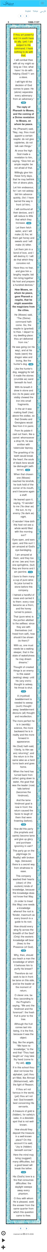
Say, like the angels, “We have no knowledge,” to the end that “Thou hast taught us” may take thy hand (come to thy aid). (23, 1052)
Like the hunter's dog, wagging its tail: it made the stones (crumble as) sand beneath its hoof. (23, 375)
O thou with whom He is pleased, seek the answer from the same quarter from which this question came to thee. (23, 1206)
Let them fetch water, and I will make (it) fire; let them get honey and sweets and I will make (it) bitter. (23, 236)
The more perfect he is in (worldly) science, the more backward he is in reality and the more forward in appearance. (24, 731)
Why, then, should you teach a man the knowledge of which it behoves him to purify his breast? (24, 961)
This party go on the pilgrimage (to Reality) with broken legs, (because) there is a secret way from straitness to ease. (23, 861)
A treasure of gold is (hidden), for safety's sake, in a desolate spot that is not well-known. (24, 1117)
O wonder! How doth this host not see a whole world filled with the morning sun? (24, 528)
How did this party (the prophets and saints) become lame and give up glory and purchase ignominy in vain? (23, 837)
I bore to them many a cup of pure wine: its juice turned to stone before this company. (23, 583)
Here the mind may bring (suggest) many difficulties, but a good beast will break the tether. (23, 1161)
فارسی (43, 11)
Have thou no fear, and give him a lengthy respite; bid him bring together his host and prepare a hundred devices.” (24, 276)
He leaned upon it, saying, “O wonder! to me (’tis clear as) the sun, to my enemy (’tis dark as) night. (23, 508)
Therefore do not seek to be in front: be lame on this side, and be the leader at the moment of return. (23, 982)
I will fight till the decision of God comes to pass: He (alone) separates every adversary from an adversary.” (23, 90)
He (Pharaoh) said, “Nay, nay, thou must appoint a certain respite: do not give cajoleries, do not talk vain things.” (23, 137)
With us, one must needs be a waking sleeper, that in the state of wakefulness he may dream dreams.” (23, 653)
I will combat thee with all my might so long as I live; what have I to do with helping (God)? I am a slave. (23, 68)
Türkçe (35, 11)
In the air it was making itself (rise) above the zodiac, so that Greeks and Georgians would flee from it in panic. (23, 417)
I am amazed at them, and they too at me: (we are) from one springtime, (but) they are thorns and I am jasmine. (23, 563)
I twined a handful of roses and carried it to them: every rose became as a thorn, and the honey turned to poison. (23, 603)
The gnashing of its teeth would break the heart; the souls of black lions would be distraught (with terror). (23, 461)
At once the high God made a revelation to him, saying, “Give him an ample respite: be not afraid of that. (24, 159)
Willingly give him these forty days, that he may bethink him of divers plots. (23, 177)
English (28, 11)
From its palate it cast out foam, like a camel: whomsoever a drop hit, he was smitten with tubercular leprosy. (23, 439)
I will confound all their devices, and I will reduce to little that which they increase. (23, 215)
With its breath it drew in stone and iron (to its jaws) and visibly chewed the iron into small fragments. (23, 395)
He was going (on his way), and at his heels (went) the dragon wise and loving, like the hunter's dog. (23, 355)
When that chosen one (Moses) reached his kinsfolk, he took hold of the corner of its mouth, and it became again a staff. (23, 484)
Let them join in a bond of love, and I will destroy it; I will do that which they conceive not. (23, 256)
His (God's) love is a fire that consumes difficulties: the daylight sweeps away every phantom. (23, 1185)
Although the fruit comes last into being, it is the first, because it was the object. (23, 1030)
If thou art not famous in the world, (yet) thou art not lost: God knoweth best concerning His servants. (23, 1097)
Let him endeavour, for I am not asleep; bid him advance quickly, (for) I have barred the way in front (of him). (23, 196)
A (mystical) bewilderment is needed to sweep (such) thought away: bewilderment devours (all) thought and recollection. (24, 706)
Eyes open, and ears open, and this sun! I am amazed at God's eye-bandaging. (23, 545)
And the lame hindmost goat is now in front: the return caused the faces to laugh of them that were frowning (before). (23, 810)
